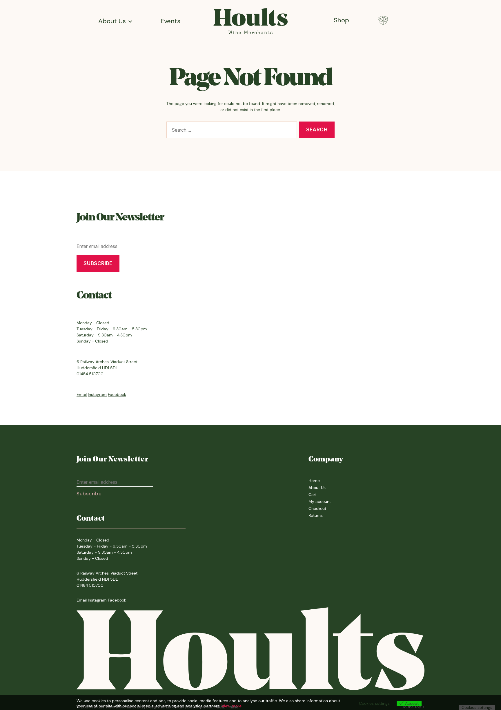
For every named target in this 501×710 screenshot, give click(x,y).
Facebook (117, 394)
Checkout (317, 508)
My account (319, 501)
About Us (112, 21)
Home (314, 480)
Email (82, 394)
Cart (312, 494)
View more (232, 706)
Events (170, 21)
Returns (315, 515)
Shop (341, 20)
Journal (109, 31)
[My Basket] (383, 21)
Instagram (97, 394)
